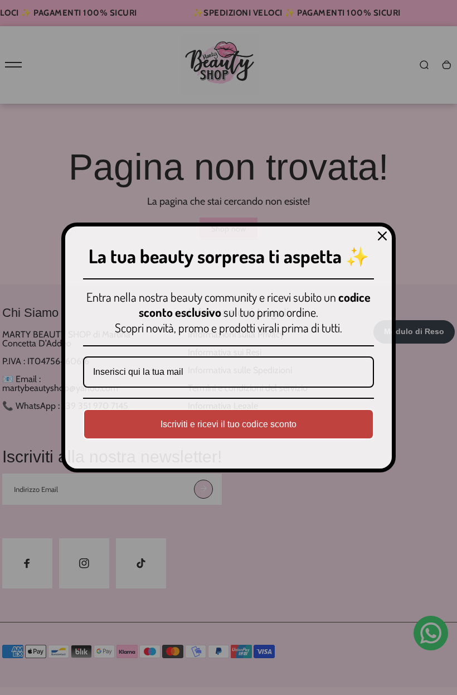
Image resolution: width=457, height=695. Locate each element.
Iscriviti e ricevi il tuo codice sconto (228, 424)
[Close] (382, 236)
